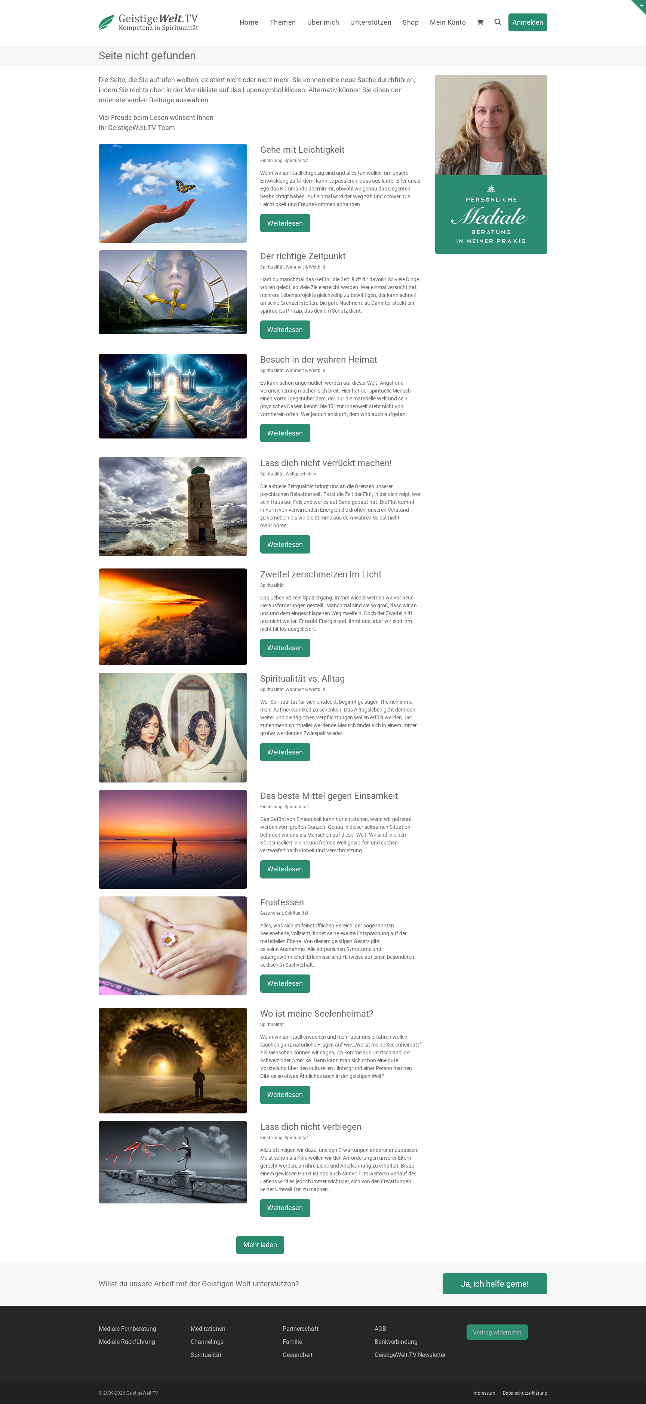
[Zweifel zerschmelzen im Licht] (173, 616)
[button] (480, 22)
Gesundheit (271, 913)
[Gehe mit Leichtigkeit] (173, 192)
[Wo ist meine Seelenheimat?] (173, 1060)
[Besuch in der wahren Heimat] (173, 395)
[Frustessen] (173, 945)
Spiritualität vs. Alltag (302, 678)
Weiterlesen (285, 223)
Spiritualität (296, 160)
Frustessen (282, 902)
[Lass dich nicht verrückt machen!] (173, 506)
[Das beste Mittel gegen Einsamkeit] (173, 839)
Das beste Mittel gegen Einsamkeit (329, 796)
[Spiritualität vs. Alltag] (173, 727)
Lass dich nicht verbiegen (311, 1127)
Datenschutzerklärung (525, 1393)
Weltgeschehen (301, 474)
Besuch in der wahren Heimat (318, 359)
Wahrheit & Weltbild (305, 267)
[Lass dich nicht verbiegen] (173, 1161)
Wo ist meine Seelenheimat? (316, 1013)
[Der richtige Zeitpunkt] (173, 291)
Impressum (484, 1393)
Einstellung (271, 160)
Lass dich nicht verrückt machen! (326, 463)
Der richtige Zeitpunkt (303, 256)
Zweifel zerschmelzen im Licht (321, 574)
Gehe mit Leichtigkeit (302, 150)
